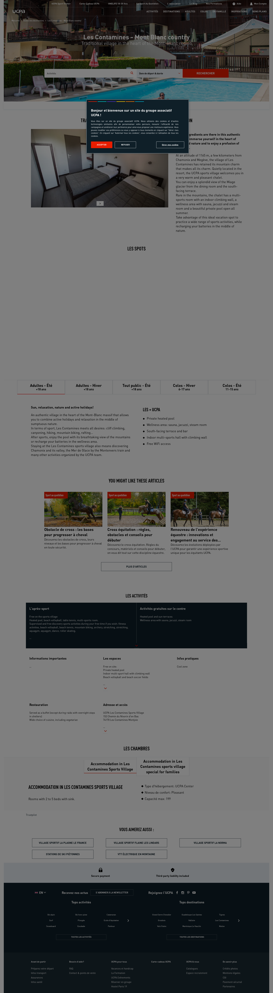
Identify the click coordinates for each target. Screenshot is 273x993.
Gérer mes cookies (170, 145)
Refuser (125, 145)
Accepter (101, 145)
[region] (137, 126)
